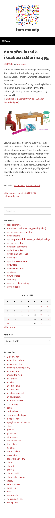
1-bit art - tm (13, 356)
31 (41, 323)
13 (14, 315)
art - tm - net (13, 389)
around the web (14, 374)
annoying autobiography (18, 367)
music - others (13, 451)
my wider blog (13, 275)
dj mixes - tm (13, 418)
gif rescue (11, 433)
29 (28, 323)
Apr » (12, 327)
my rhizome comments (18, 261)
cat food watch (14, 411)
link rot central (33, 185)
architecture (13, 371)
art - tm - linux (13, 385)
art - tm (10, 382)
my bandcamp (13, 235)
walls (9, 491)
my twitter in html (15, 268)
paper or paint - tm (16, 458)
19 (8, 319)
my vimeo (11, 272)
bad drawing (13, 404)
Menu (7, 41)
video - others (13, 484)
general (10, 429)
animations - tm (14, 364)
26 (8, 323)
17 (41, 315)
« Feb (6, 327)
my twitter (12, 264)
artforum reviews (15, 400)
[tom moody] (28, 15)
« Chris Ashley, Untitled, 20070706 (20, 193)
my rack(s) (12, 257)
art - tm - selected (15, 393)
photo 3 (10, 469)
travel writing (13, 286)
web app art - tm (15, 498)
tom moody (27, 30)
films (9, 426)
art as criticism (14, 396)
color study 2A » (11, 196)
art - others (19, 185)
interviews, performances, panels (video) (26, 228)
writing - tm (12, 502)
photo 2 (10, 466)
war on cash (12, 495)
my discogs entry (15, 243)
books (10, 407)
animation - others (15, 360)
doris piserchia (14, 224)
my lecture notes (15, 250)
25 (48, 319)
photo (10, 462)
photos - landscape (16, 477)
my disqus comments (17, 246)
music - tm (12, 455)
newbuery (11, 279)
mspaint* (11, 447)
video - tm (11, 487)
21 (21, 319)
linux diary (12, 444)
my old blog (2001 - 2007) (18, 253)
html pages (12, 437)
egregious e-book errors (18, 422)
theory (10, 480)
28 (21, 323)
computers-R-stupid (17, 415)
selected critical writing (18, 283)
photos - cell (13, 473)
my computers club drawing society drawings (28, 239)
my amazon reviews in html (19, 232)
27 (14, 323)
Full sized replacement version (19, 98)
